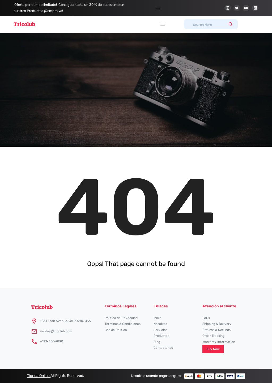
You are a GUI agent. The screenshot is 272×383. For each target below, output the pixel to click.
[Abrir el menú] (158, 8)
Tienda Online (38, 375)
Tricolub (24, 24)
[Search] (230, 24)
